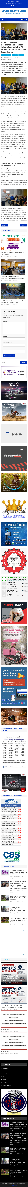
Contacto (20, 3)
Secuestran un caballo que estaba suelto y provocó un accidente (18, 897)
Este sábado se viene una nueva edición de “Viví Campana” (12, 253)
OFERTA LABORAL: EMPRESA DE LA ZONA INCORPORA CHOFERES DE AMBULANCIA (11, 1006)
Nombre (5, 336)
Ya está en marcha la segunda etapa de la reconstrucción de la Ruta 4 (18, 909)
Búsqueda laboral (5, 1029)
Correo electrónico (7, 342)
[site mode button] (22, 19)
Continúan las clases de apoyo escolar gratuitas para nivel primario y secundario (18, 872)
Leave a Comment (6, 59)
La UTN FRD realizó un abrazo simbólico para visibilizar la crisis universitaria (13, 301)
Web (4, 349)
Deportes (5, 1071)
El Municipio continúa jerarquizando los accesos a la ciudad (24, 225)
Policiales (5, 1076)
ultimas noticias (7, 1085)
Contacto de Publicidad (11, 3)
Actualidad (15, 55)
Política (21, 55)
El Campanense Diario (14, 10)
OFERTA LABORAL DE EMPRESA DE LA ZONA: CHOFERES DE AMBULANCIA (13, 978)
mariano (16, 57)
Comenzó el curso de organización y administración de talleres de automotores (12, 277)
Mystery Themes (14, 1185)
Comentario (6, 321)
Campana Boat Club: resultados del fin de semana (5, 225)
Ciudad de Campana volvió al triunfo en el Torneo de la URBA (18, 920)
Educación (5, 1074)
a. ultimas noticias (6, 55)
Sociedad (5, 1082)
